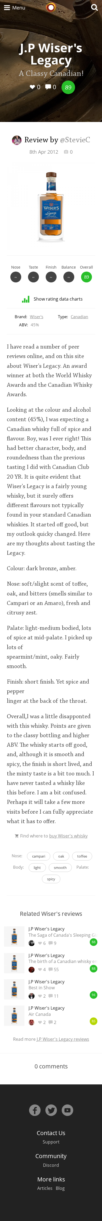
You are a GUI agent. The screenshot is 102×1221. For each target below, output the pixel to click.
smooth (60, 867)
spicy (51, 879)
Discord (51, 1165)
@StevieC (75, 140)
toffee (82, 856)
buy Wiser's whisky (68, 836)
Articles (44, 1188)
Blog (60, 1188)
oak (61, 856)
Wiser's (36, 316)
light (37, 867)
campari (38, 856)
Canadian (79, 316)
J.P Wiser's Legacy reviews (63, 1039)
